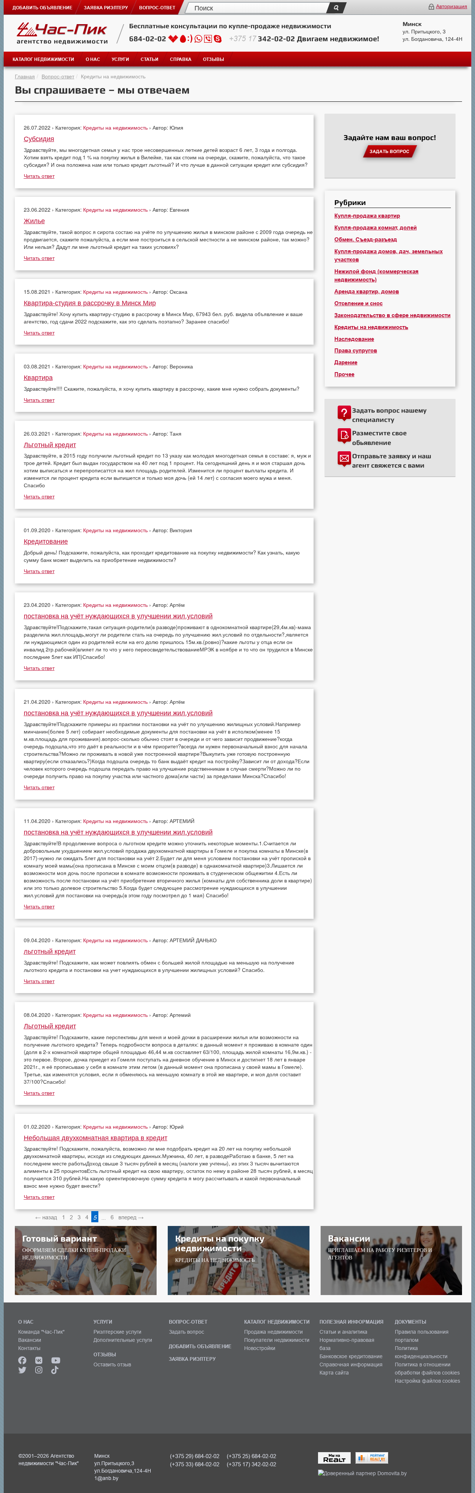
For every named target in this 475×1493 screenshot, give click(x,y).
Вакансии (29, 1340)
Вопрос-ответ (58, 76)
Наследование (354, 339)
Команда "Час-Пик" (41, 1332)
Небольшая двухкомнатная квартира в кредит (95, 1137)
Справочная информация (351, 1364)
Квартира (38, 377)
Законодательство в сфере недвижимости (392, 315)
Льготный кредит (50, 444)
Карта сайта (334, 1373)
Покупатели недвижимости (276, 1340)
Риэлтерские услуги (117, 1332)
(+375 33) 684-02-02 (194, 1464)
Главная (25, 76)
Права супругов (355, 350)
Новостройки (259, 1348)
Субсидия (39, 138)
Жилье (34, 220)
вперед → (131, 1217)
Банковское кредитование (351, 1356)
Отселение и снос (358, 303)
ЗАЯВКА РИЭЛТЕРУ (192, 1359)
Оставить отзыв (112, 1364)
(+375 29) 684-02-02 (194, 1456)
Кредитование (46, 541)
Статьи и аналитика (343, 1332)
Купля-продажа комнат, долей (375, 227)
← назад (46, 1217)
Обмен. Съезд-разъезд (365, 239)
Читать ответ (39, 175)
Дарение (345, 362)
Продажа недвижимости (273, 1332)
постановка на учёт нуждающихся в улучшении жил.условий (118, 615)
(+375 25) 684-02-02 (251, 1456)
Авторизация (451, 6)
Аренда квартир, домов (366, 291)
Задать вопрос (186, 1332)
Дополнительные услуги (123, 1340)
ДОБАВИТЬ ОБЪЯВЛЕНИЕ (200, 1346)
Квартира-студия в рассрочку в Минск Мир (90, 302)
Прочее (344, 374)
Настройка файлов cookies (427, 1381)
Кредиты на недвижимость (116, 127)
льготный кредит (50, 951)
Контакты (29, 1348)
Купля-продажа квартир (367, 215)
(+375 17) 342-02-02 (251, 1464)
